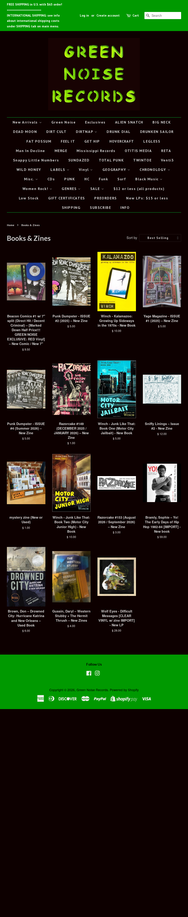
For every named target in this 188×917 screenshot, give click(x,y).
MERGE (61, 150)
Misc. (29, 179)
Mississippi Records (96, 150)
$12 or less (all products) (139, 188)
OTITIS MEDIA (138, 150)
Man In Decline (30, 150)
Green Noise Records (92, 689)
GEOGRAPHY (114, 169)
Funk (103, 179)
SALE (95, 188)
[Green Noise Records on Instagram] (97, 674)
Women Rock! (36, 188)
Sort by (132, 237)
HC (86, 179)
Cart (136, 15)
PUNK (69, 179)
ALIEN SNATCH (129, 122)
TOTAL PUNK (111, 160)
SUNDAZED (79, 160)
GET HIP (92, 141)
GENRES (70, 188)
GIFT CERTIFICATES (66, 198)
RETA (166, 150)
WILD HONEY (29, 169)
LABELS (58, 169)
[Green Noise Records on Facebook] (88, 674)
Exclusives (95, 122)
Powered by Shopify (124, 689)
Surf (121, 179)
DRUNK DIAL (119, 131)
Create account (108, 15)
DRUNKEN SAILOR (157, 131)
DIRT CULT (56, 131)
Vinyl (84, 169)
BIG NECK (161, 122)
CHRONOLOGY (154, 169)
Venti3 (167, 160)
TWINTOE (142, 160)
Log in (84, 15)
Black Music (147, 179)
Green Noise (63, 122)
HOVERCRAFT (121, 141)
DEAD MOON (25, 131)
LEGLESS (151, 141)
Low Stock (29, 198)
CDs (51, 179)
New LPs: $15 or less (147, 198)
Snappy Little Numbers (36, 160)
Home (10, 225)
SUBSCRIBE (100, 207)
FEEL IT (68, 141)
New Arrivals (26, 122)
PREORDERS (105, 198)
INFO (125, 207)
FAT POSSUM (38, 141)
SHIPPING (71, 207)
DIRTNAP (85, 131)
